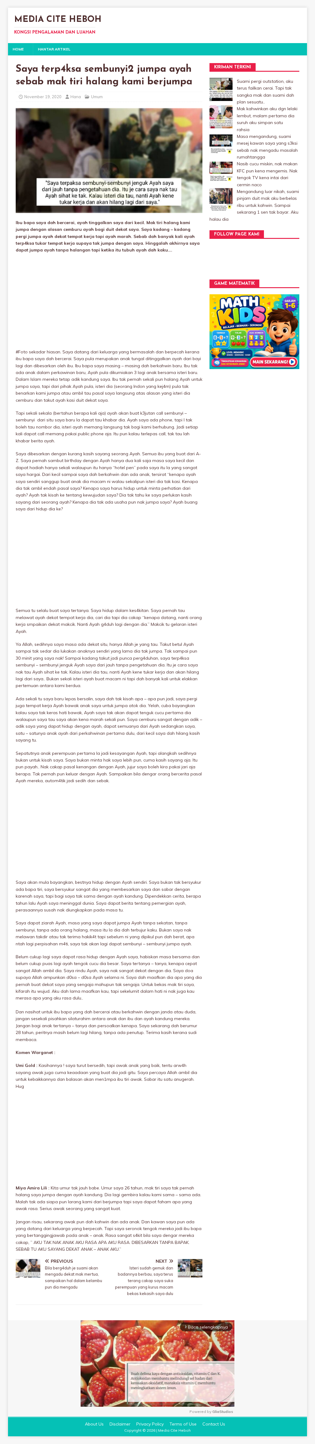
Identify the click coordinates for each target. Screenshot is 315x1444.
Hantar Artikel (54, 49)
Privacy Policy (150, 1424)
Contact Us (213, 1424)
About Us (94, 1424)
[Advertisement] (109, 303)
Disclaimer (120, 1424)
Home (18, 49)
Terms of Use (183, 1424)
